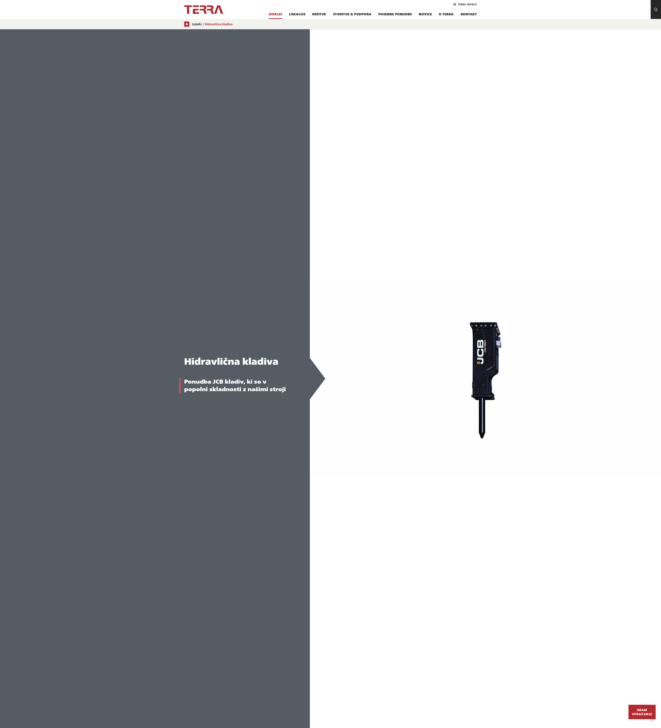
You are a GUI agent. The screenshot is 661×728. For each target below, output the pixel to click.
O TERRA (446, 14)
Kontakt (469, 14)
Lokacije (297, 14)
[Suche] (656, 9)
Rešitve (319, 14)
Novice (425, 14)
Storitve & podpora (352, 14)
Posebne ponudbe (395, 14)
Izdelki (275, 14)
